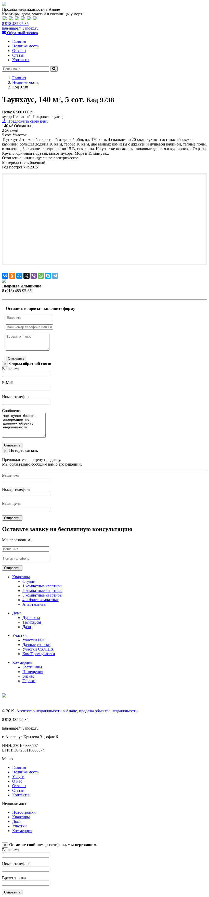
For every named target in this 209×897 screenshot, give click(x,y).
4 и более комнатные (40, 600)
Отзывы (19, 50)
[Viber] (34, 276)
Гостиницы (32, 667)
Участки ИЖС (34, 640)
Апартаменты (34, 604)
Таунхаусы (31, 622)
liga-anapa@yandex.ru (20, 28)
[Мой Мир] (19, 276)
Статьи (18, 55)
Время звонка (14, 878)
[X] (26, 276)
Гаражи (28, 681)
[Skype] (48, 276)
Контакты (20, 60)
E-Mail (7, 382)
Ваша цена (11, 503)
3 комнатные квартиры (42, 595)
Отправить (16, 358)
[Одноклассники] (12, 276)
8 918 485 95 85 (15, 23)
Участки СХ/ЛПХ (38, 649)
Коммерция (22, 662)
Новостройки (24, 812)
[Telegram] (55, 276)
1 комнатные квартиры (42, 586)
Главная (19, 41)
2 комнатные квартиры (42, 590)
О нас (17, 781)
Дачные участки (36, 644)
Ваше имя (10, 368)
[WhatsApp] (41, 276)
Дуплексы (31, 617)
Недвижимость (25, 46)
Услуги (18, 776)
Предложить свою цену (27, 121)
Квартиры (21, 577)
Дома (16, 613)
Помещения (32, 671)
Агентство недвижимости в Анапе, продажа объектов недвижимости (77, 711)
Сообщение (12, 410)
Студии (28, 581)
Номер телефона (16, 396)
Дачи (26, 627)
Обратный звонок (22, 33)
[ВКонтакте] (5, 276)
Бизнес (28, 676)
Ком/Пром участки (38, 654)
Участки (19, 635)
